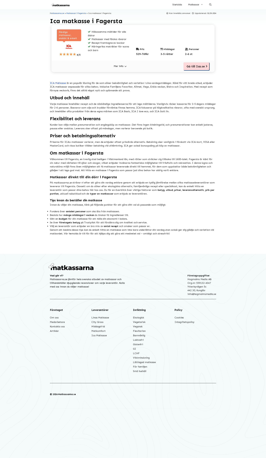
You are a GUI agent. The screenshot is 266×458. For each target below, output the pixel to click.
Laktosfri (138, 339)
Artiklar (54, 330)
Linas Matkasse (100, 317)
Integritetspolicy (184, 322)
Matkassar (193, 4)
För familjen (140, 366)
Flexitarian (139, 330)
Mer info (118, 66)
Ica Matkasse (99, 335)
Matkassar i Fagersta (76, 13)
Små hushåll (139, 371)
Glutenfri (138, 344)
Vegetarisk (139, 322)
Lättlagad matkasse (144, 362)
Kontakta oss (57, 326)
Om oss (54, 317)
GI (134, 348)
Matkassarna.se (57, 13)
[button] (210, 4)
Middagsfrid (98, 326)
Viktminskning (141, 357)
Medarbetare (57, 322)
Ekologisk (138, 317)
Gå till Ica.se (196, 66)
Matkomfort (98, 330)
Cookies (179, 317)
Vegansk (138, 326)
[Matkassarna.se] (60, 4)
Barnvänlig (139, 335)
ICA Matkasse (58, 83)
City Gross (97, 322)
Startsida (177, 4)
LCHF (136, 353)
